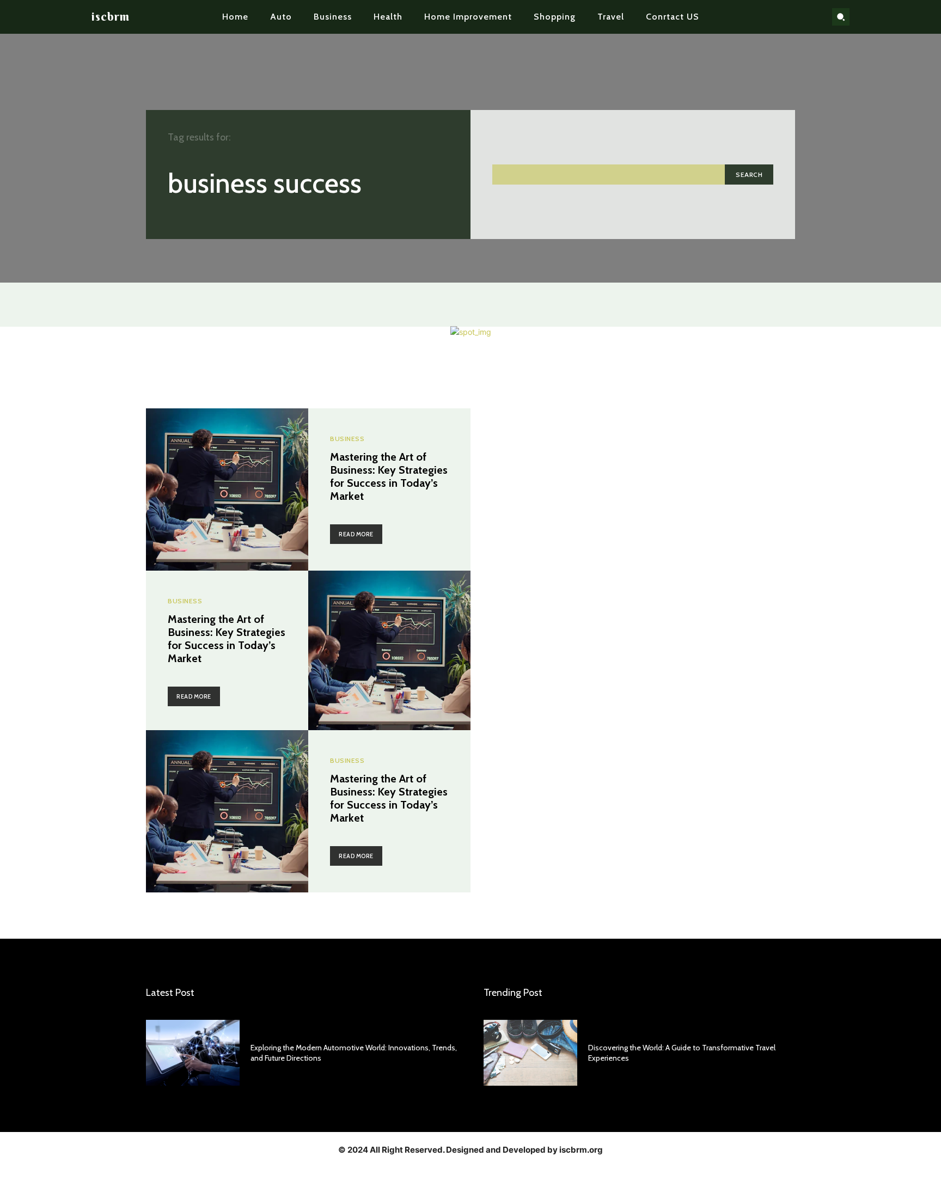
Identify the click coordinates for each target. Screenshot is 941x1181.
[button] (841, 17)
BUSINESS (347, 439)
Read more (356, 534)
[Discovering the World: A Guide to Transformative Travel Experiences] (530, 1052)
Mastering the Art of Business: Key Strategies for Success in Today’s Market (389, 476)
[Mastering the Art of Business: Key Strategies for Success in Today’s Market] (227, 489)
